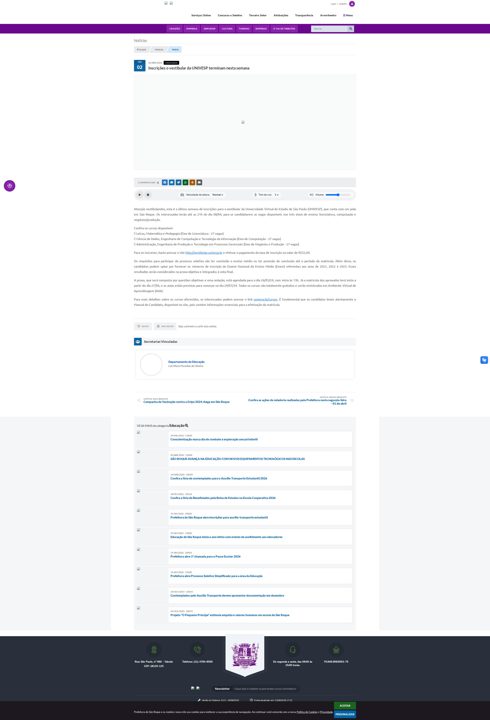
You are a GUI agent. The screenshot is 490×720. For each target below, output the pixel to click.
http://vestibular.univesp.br (203, 252)
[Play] (140, 195)
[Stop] (148, 195)
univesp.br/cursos (265, 299)
